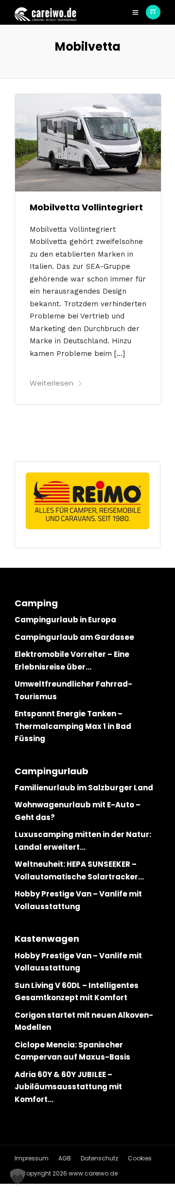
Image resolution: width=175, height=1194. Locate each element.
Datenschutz (99, 1158)
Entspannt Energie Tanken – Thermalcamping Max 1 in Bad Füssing (73, 726)
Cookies (140, 1158)
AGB (64, 1158)
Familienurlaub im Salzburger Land (84, 788)
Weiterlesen (51, 383)
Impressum (32, 1158)
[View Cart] (153, 12)
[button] (17, 1176)
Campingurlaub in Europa (65, 620)
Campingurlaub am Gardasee (74, 637)
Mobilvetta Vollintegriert (86, 207)
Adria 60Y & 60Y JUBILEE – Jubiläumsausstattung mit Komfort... (68, 1086)
